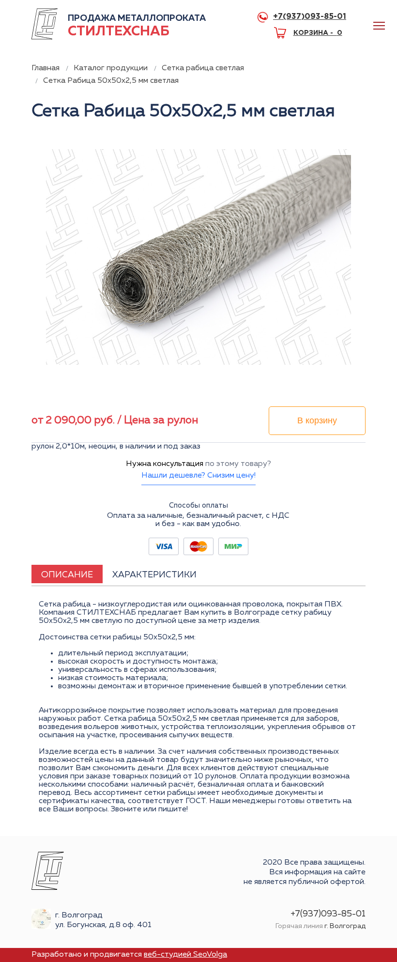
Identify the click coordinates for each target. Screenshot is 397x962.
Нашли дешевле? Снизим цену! (198, 476)
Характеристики (154, 575)
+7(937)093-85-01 (309, 16)
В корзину (317, 420)
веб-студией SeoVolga (185, 955)
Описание (67, 575)
